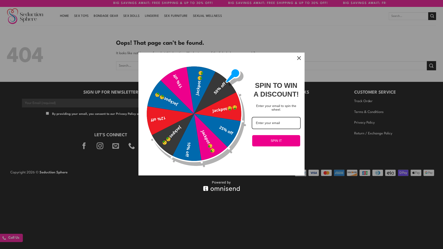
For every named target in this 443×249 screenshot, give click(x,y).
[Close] (299, 58)
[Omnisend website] (221, 185)
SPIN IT (276, 140)
